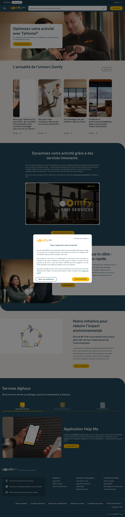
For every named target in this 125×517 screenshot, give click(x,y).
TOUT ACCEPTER (81, 279)
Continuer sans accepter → (81, 238)
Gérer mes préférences (46, 279)
